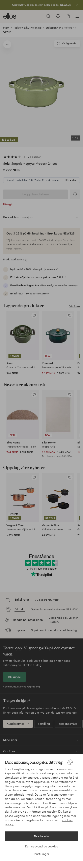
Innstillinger (41, 854)
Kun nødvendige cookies (41, 846)
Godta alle (41, 836)
